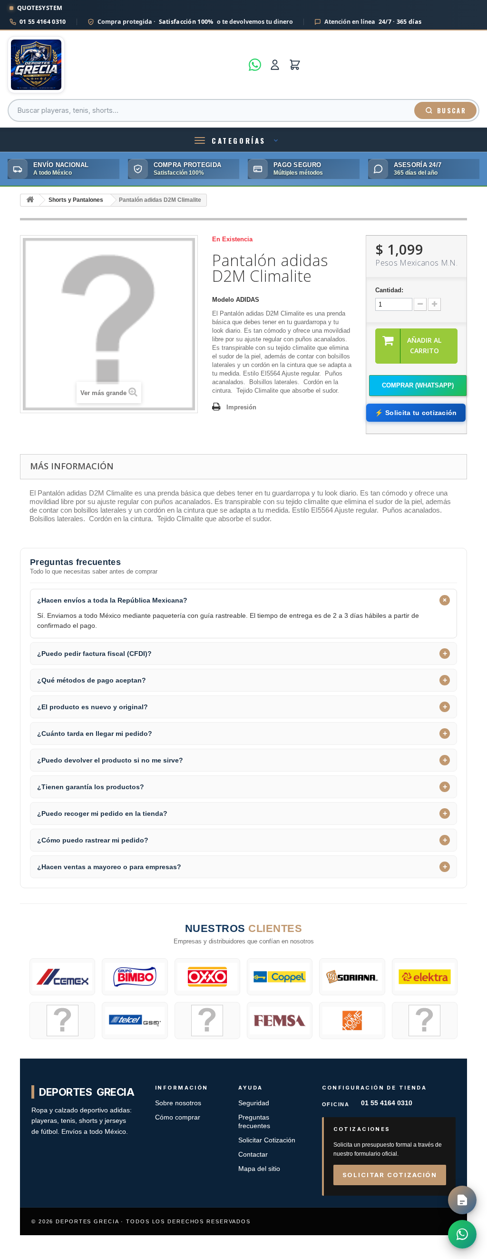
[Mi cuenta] (275, 65)
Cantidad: (389, 290)
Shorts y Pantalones (76, 200)
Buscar (451, 110)
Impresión (241, 407)
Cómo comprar (177, 1117)
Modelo (223, 299)
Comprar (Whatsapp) (418, 385)
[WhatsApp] (255, 65)
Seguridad (253, 1103)
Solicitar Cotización (266, 1140)
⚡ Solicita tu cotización (416, 412)
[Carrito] (295, 65)
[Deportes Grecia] (125, 64)
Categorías (239, 140)
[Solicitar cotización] (462, 1200)
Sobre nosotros (178, 1103)
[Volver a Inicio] (30, 200)
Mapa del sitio (259, 1168)
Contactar (253, 1154)
